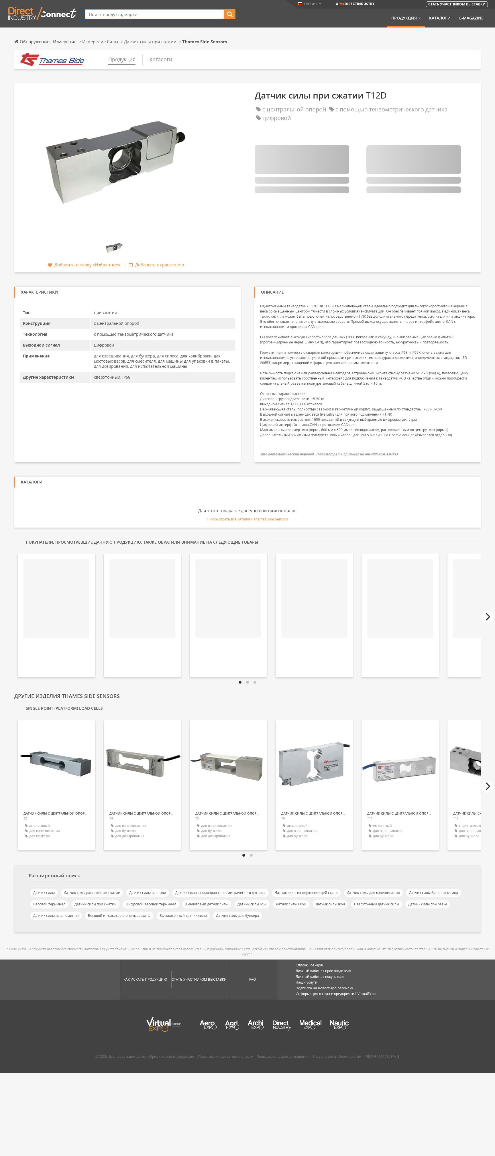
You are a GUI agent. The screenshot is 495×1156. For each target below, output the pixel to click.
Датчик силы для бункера (237, 915)
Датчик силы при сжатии (95, 904)
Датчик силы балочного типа (433, 892)
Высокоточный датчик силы (183, 915)
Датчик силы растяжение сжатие (92, 892)
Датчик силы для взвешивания (373, 892)
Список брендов (309, 965)
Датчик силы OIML (291, 904)
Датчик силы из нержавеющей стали (306, 892)
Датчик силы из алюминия (56, 915)
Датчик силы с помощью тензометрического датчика (220, 892)
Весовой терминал (49, 904)
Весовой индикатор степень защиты (119, 915)
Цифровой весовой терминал (151, 904)
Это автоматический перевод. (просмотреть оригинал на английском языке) (329, 454)
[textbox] (154, 14)
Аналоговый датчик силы (206, 904)
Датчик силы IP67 (252, 904)
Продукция (404, 18)
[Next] (487, 616)
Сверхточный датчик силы (376, 904)
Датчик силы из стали (147, 892)
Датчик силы (44, 892)
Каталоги (440, 18)
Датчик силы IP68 (330, 904)
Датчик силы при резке (427, 904)
